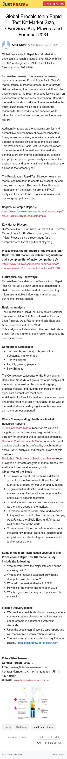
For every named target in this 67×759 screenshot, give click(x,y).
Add (48, 3)
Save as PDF (54, 742)
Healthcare (21, 726)
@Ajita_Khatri (35, 44)
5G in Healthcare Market (16, 428)
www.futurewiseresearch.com (31, 680)
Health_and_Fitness (43, 726)
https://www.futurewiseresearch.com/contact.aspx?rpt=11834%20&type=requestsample (33, 213)
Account (59, 3)
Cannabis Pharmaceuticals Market (22, 441)
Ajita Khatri (19, 45)
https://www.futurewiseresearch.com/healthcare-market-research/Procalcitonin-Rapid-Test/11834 (31, 266)
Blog (54, 754)
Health (7, 726)
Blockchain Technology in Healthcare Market (28, 458)
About (62, 754)
